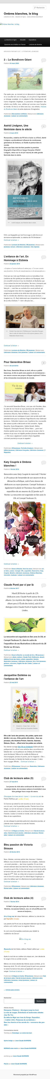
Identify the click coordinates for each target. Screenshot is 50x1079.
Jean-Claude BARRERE (23, 1040)
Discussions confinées (19, 114)
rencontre (7, 575)
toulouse (14, 575)
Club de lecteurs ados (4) (18, 898)
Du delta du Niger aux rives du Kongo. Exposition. (22, 1017)
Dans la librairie (17, 569)
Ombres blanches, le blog (21, 13)
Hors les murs (27, 569)
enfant (23, 659)
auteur (12, 571)
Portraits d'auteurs (27, 448)
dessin (42, 657)
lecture (13, 247)
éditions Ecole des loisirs (12, 659)
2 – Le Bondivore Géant (18, 59)
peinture (6, 663)
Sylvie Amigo (8, 1040)
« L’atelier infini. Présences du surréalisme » (20, 1020)
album (14, 657)
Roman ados (8, 888)
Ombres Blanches (36, 573)
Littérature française (22, 450)
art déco (6, 571)
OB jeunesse (30, 245)
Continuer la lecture (11, 240)
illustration (7, 661)
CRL (22, 571)
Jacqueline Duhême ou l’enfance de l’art (17, 677)
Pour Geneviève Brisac (17, 362)
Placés (6, 1064)
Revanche (7, 949)
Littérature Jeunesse (23, 247)
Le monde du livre (29, 655)
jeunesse (7, 247)
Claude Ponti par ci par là (19, 584)
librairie (12, 573)
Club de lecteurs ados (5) (18, 778)
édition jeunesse (9, 450)
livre (34, 661)
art (43, 569)
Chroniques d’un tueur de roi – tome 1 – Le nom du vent (22, 796)
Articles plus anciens (12, 990)
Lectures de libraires (35, 44)
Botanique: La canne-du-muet (22, 1033)
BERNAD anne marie (11, 1048)
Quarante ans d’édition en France (14, 44)
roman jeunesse (23, 980)
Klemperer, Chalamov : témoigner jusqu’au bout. (21, 1010)
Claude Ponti (27, 657)
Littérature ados (37, 978)
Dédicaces (35, 657)
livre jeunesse (23, 352)
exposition (27, 571)
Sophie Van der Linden (24, 663)
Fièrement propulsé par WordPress (25, 1075)
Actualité (22, 40)
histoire (35, 659)
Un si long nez (9, 916)
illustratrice (36, 571)
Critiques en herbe (18, 831)
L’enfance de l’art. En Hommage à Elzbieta (16, 258)
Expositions (32, 40)
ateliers (19, 657)
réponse (35, 247)
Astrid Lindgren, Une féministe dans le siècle (18, 127)
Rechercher (7, 998)
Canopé (17, 571)
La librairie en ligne (10, 40)
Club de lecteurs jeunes (15, 833)
